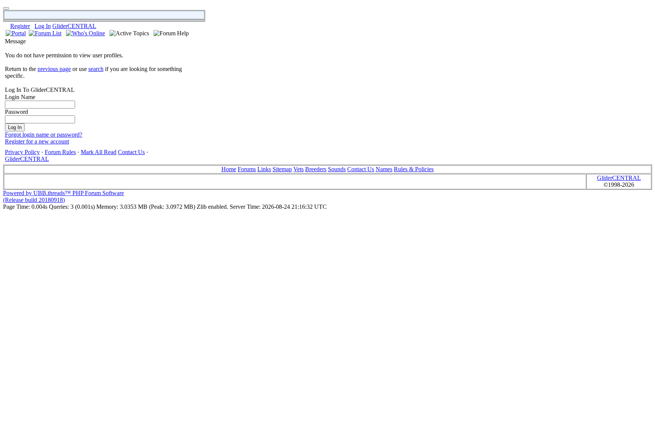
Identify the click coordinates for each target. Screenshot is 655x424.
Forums (247, 169)
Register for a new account (37, 141)
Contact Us (131, 152)
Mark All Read (98, 152)
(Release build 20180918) (34, 200)
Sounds (337, 169)
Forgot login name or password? (43, 134)
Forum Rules (60, 152)
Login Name (20, 97)
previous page (54, 69)
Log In (42, 26)
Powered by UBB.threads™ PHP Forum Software (63, 193)
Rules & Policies (414, 169)
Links (264, 169)
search (95, 69)
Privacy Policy (22, 152)
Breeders (315, 169)
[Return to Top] (6, 8)
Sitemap (282, 169)
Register (20, 26)
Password (16, 112)
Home (228, 169)
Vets (298, 169)
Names (384, 169)
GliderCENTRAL (74, 26)
